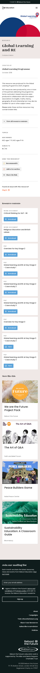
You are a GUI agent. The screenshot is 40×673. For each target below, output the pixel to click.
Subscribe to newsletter (28, 626)
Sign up (20, 599)
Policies (35, 630)
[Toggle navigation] (36, 8)
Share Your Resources (29, 623)
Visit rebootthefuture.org (28, 619)
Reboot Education (8, 7)
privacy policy (21, 591)
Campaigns (33, 615)
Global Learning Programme (16, 69)
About (35, 611)
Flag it (4, 190)
